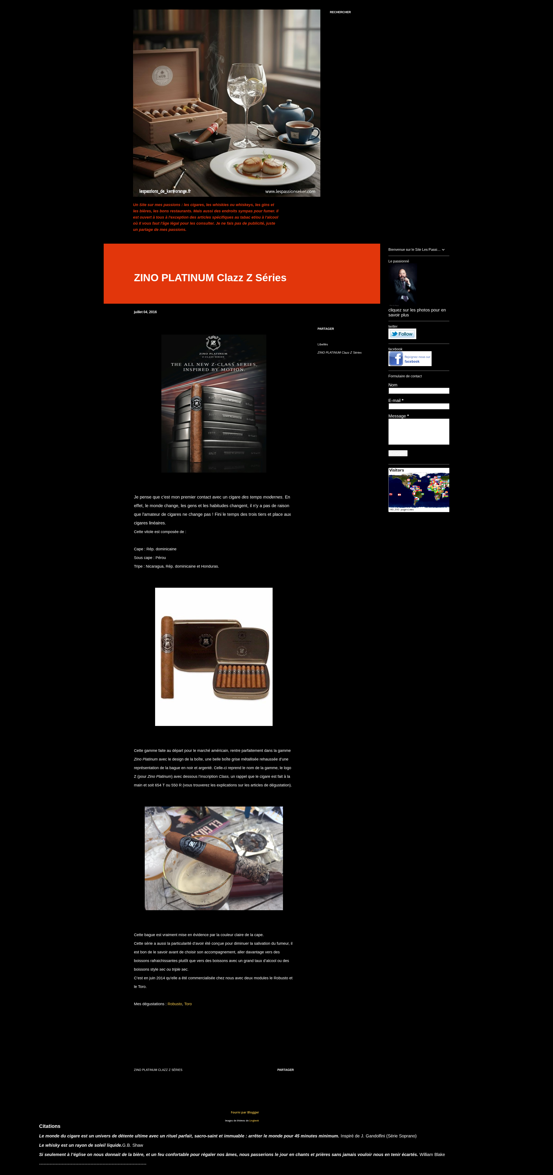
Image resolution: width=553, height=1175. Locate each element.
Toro (188, 1004)
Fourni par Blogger (244, 1112)
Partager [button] (326, 328)
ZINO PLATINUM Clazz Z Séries (340, 352)
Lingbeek (254, 1120)
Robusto (175, 1004)
